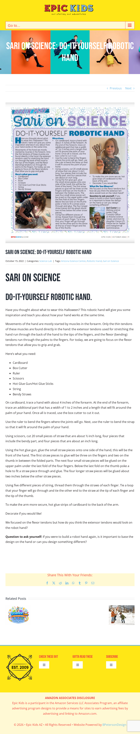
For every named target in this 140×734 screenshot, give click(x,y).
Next (128, 88)
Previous (116, 88)
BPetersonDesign (114, 725)
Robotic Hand (94, 261)
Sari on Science (111, 261)
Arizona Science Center (73, 261)
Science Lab (45, 261)
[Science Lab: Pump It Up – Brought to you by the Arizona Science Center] (18, 607)
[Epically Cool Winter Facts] (122, 607)
